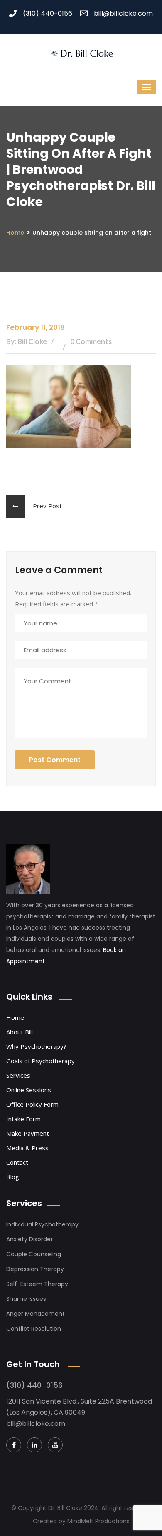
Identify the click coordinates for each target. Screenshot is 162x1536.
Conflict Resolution (33, 1328)
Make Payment (27, 1133)
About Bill (19, 1032)
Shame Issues (26, 1299)
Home (15, 232)
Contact (17, 1162)
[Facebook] (13, 1444)
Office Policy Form (32, 1104)
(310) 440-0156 (47, 13)
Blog (12, 1177)
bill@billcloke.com (123, 13)
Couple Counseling (33, 1254)
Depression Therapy (35, 1269)
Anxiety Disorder (29, 1239)
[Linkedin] (34, 1444)
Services (18, 1075)
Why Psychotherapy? (36, 1046)
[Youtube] (55, 1444)
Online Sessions (28, 1090)
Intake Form (23, 1119)
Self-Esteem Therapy (37, 1284)
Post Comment (55, 759)
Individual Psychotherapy (42, 1224)
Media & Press (27, 1148)
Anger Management (35, 1314)
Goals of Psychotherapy (40, 1061)
